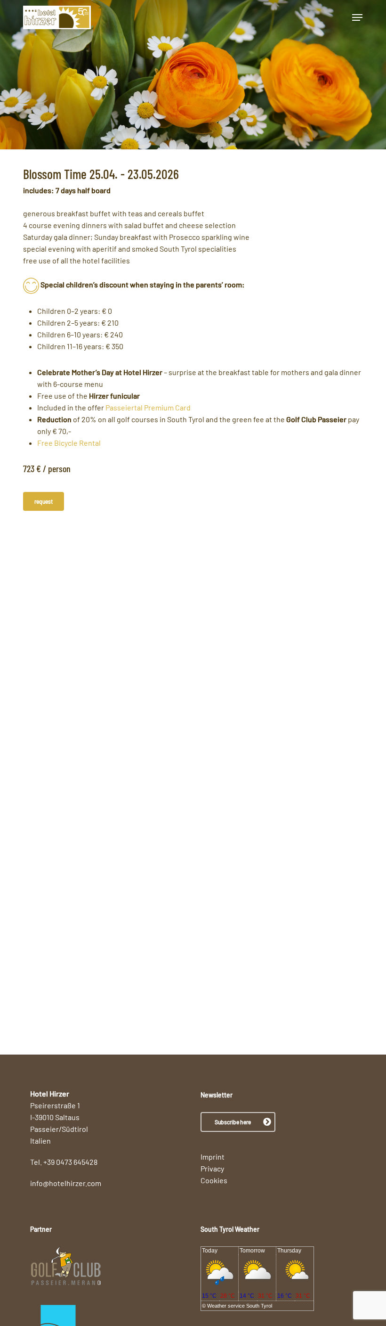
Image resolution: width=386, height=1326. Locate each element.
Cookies (214, 1180)
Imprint (213, 1156)
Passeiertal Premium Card (148, 407)
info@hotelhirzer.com (65, 1183)
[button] (357, 17)
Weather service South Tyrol (239, 1306)
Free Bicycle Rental (69, 442)
